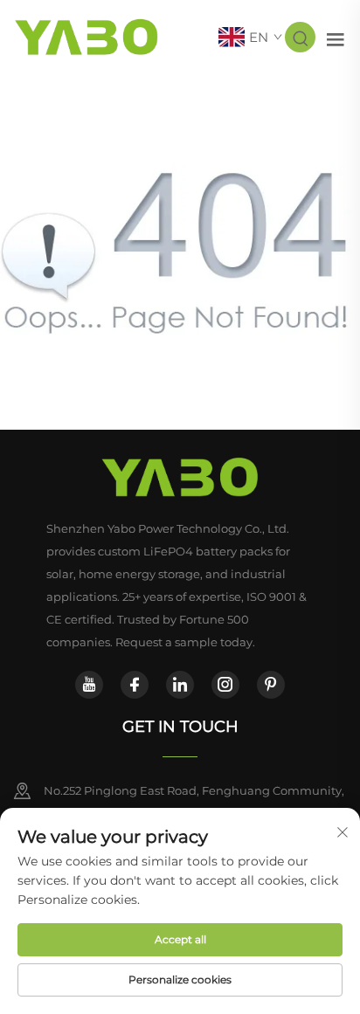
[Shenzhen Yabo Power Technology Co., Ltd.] (86, 36)
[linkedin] (180, 685)
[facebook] (135, 685)
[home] (180, 478)
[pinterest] (271, 685)
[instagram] (225, 685)
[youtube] (89, 685)
